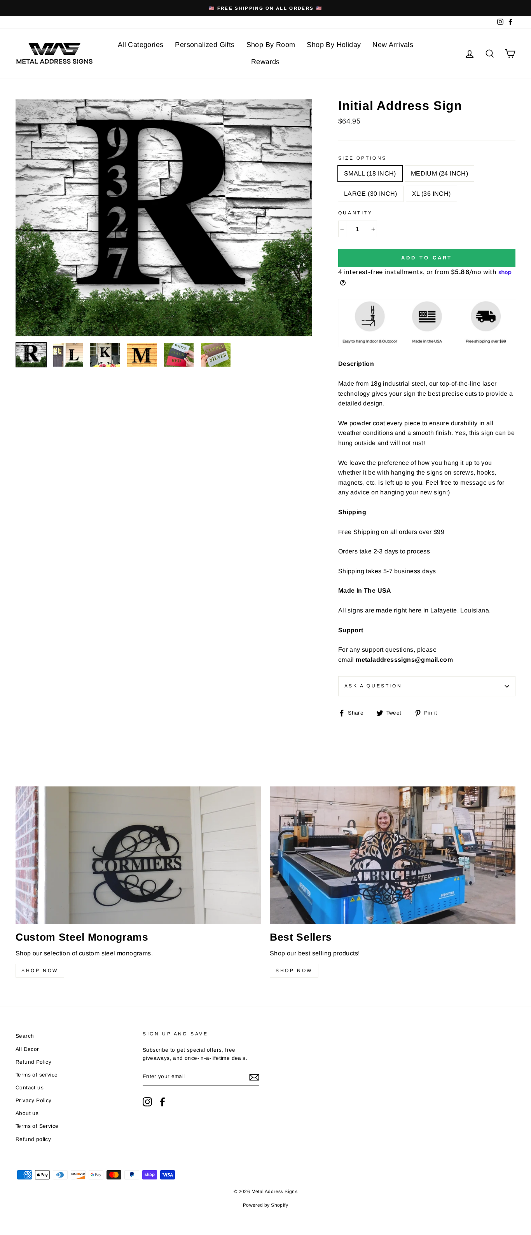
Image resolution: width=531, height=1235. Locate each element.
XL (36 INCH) (431, 193)
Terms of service (37, 1075)
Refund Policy (33, 1062)
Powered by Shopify (265, 1205)
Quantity (355, 213)
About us (27, 1113)
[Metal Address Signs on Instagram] (147, 1101)
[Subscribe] (254, 1077)
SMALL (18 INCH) (370, 173)
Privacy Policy (34, 1100)
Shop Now (39, 970)
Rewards (265, 62)
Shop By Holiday (334, 45)
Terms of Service (37, 1126)
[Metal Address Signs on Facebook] (162, 1101)
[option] (265, 8)
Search (25, 1036)
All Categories (141, 45)
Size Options (362, 158)
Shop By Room (270, 45)
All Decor (27, 1049)
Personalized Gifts (204, 45)
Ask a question (373, 686)
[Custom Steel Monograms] (138, 855)
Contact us (30, 1088)
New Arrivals (392, 45)
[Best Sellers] (392, 855)
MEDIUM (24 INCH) (439, 173)
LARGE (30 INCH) (370, 193)
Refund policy (33, 1139)
